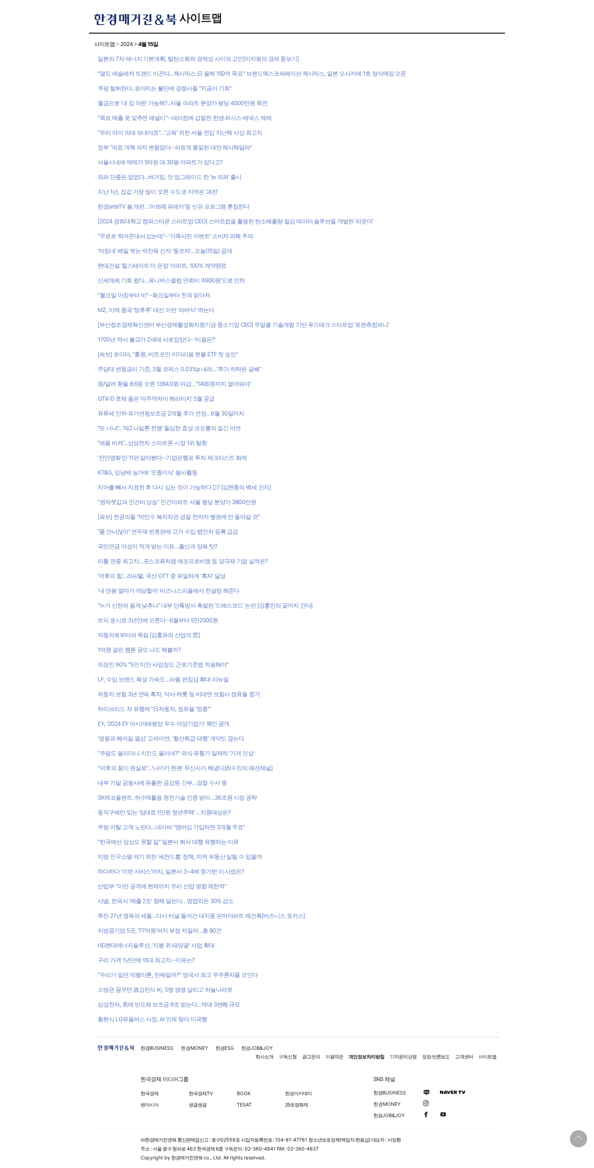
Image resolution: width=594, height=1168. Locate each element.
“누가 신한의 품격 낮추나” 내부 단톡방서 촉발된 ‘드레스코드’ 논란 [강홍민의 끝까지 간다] (205, 605)
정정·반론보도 (436, 1056)
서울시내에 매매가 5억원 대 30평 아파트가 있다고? (160, 162)
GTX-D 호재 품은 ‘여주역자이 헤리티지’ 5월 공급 (156, 398)
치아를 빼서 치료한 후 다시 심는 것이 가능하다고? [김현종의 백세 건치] (184, 487)
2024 (126, 44)
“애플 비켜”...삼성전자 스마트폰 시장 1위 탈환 (152, 443)
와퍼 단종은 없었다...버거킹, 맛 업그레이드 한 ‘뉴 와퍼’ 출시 (169, 177)
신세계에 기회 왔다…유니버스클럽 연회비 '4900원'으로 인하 (171, 280)
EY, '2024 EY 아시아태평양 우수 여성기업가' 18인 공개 (163, 723)
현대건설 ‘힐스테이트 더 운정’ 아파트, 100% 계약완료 (162, 265)
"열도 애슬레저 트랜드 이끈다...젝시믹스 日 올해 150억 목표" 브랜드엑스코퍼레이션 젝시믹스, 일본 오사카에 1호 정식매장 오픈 (252, 73)
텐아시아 (149, 1105)
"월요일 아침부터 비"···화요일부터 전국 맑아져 (154, 295)
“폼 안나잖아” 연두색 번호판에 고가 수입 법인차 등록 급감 (168, 531)
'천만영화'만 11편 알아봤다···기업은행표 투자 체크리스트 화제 (172, 457)
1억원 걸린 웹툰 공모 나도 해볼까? (139, 649)
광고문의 (311, 1056)
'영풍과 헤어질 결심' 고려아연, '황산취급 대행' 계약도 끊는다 (171, 738)
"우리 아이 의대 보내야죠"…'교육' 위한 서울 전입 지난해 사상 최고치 (180, 132)
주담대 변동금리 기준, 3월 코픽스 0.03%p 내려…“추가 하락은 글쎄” (179, 369)
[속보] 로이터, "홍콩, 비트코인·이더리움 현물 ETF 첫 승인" (168, 354)
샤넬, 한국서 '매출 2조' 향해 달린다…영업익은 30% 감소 (165, 901)
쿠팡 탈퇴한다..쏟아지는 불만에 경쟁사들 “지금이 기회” (164, 88)
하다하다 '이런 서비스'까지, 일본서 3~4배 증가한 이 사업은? (171, 871)
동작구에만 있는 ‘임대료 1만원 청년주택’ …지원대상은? (164, 812)
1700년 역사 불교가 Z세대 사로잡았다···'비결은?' (156, 339)
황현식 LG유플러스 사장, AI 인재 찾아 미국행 (152, 1019)
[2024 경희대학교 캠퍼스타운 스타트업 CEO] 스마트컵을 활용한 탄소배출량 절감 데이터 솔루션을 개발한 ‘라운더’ (235, 221)
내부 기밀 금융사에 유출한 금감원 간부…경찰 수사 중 (162, 782)
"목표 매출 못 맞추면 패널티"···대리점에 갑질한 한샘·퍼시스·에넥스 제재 (185, 117)
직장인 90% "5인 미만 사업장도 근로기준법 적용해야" (163, 664)
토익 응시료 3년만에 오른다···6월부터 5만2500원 (158, 620)
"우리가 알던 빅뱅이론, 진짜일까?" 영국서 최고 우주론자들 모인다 (178, 974)
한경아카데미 (298, 1093)
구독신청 (288, 1056)
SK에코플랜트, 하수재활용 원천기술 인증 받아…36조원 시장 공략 (177, 797)
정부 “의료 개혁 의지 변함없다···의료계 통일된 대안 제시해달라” (175, 147)
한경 (157, 1048)
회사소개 (264, 1056)
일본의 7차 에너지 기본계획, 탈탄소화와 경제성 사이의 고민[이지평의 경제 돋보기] (198, 58)
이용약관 (334, 1056)
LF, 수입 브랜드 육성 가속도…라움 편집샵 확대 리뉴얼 (163, 679)
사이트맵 (200, 17)
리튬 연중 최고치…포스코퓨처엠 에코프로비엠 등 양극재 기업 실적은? (183, 561)
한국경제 (149, 1093)
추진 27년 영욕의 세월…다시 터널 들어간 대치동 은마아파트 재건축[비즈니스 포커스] (201, 915)
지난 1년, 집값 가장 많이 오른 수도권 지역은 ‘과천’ (158, 191)
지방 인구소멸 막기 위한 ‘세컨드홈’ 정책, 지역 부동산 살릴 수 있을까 (180, 856)
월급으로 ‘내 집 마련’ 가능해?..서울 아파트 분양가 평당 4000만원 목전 (182, 103)
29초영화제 (296, 1105)
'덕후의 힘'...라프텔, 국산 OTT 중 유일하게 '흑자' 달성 (162, 575)
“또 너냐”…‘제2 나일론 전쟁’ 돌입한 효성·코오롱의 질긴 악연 (169, 428)
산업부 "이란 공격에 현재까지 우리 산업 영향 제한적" (162, 886)
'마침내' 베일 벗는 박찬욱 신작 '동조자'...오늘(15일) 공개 (165, 250)
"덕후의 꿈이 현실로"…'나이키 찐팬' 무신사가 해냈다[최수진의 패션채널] (185, 768)
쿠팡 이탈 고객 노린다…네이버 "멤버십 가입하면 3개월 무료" (171, 827)
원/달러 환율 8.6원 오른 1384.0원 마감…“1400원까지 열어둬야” (174, 383)
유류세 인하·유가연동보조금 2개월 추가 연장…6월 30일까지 (171, 413)
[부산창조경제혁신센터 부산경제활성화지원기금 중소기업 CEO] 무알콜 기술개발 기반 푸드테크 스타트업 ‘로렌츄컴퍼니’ (243, 324)
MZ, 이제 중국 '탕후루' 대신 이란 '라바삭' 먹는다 (156, 310)
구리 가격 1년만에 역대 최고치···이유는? (146, 960)
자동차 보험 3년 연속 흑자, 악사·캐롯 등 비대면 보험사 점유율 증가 (179, 694)
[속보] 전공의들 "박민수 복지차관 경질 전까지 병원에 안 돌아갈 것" (179, 516)
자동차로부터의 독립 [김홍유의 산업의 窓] (149, 635)
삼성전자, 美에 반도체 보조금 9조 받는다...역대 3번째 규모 (169, 1004)
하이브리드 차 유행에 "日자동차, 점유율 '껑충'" (154, 708)
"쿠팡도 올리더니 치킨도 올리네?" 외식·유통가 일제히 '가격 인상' (176, 753)
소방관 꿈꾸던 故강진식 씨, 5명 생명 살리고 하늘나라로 (165, 989)
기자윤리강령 (403, 1056)
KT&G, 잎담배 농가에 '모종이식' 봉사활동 (147, 472)
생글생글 (198, 1105)
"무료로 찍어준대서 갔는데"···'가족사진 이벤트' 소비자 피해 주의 (175, 236)
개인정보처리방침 (366, 1056)
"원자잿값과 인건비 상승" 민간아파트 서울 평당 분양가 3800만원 (177, 502)
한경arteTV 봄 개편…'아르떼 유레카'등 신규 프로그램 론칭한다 (173, 206)
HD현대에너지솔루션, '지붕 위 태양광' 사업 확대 (156, 945)
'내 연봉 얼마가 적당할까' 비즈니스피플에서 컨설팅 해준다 (168, 590)
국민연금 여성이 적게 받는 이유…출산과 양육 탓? (157, 546)
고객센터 (464, 1056)
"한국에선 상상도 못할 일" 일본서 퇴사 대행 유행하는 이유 (168, 841)
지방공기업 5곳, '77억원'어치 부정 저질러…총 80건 (159, 930)
